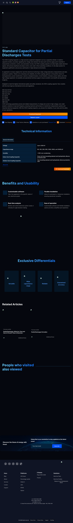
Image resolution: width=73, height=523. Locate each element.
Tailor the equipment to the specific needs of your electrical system (20, 195)
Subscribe (56, 446)
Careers (6, 484)
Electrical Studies (58, 479)
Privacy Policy (40, 520)
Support (6, 487)
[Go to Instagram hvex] (13, 463)
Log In (60, 2)
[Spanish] (18, 3)
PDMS (22, 487)
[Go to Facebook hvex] (5, 463)
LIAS (22, 484)
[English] (15, 3)
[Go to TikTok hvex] (21, 463)
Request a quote (35, 117)
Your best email (37, 446)
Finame (39, 477)
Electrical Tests (57, 476)
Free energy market (25, 479)
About (5, 479)
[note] (36, 145)
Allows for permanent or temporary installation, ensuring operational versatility (57, 195)
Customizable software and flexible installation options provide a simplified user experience (57, 206)
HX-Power (23, 476)
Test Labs (19, 9)
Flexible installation (51, 191)
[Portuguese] (13, 3)
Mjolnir (22, 490)
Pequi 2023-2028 (41, 474)
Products (11, 9)
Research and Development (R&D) (61, 482)
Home (4, 9)
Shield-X (23, 482)
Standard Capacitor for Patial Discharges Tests (38, 9)
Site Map (52, 520)
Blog (5, 476)
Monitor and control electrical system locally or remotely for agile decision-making (21, 206)
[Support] (7, 2)
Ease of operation (50, 203)
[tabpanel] (36, 153)
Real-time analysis (14, 203)
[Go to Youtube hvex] (9, 463)
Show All (5, 164)
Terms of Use (32, 520)
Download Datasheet (35, 114)
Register (67, 2)
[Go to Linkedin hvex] (17, 463)
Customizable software (16, 191)
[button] (65, 463)
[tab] (8, 139)
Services (6, 482)
